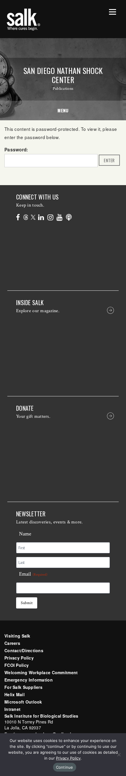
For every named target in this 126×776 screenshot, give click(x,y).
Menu (63, 110)
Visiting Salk (17, 636)
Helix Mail (14, 694)
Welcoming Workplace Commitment (41, 672)
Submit (27, 603)
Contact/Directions (23, 650)
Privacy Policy (19, 658)
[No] (119, 755)
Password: (16, 149)
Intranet (12, 709)
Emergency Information (28, 680)
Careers (12, 643)
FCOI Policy (16, 665)
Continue (64, 767)
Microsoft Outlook (23, 702)
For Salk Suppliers (23, 687)
